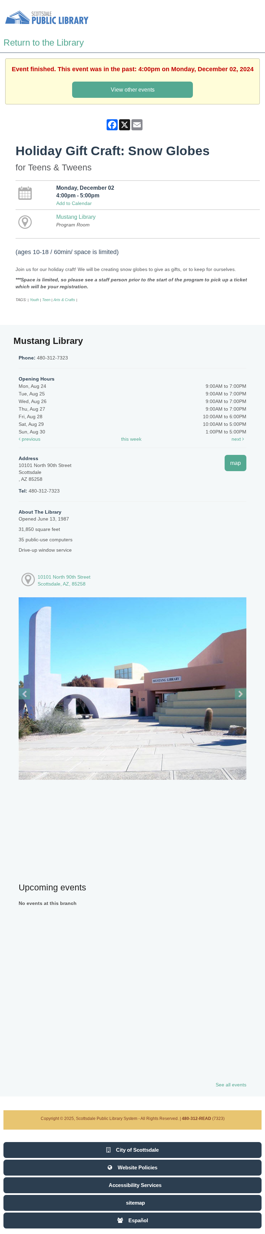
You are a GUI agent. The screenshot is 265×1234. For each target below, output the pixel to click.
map (235, 463)
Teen (46, 300)
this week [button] (131, 439)
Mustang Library (76, 217)
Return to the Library (43, 42)
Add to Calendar (74, 203)
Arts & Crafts (64, 300)
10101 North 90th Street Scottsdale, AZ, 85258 (64, 580)
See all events (231, 1084)
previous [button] (30, 439)
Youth (34, 300)
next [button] (237, 439)
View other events (133, 89)
